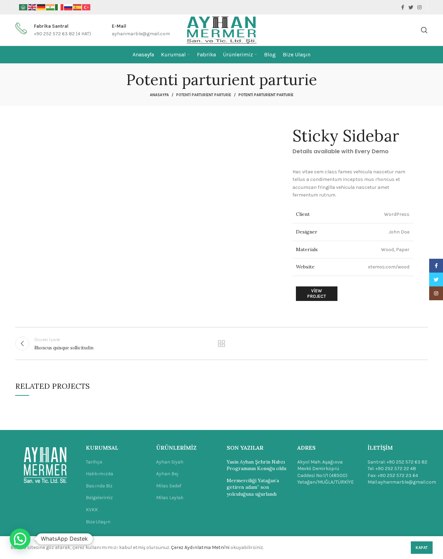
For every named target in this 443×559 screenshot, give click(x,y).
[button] (20, 539)
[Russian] (68, 7)
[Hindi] (50, 7)
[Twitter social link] (410, 7)
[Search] (424, 30)
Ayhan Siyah (169, 462)
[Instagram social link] (419, 7)
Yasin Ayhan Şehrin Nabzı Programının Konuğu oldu (256, 465)
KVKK (92, 510)
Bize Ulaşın (98, 522)
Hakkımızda (99, 474)
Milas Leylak (169, 498)
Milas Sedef (168, 486)
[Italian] (59, 7)
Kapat (422, 547)
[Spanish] (77, 7)
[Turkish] (86, 7)
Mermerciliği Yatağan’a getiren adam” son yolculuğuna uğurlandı (253, 487)
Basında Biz (99, 486)
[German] (41, 7)
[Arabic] (23, 7)
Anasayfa (159, 95)
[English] (32, 7)
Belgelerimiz (99, 498)
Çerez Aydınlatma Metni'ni (200, 547)
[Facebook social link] (402, 7)
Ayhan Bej (167, 474)
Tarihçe (94, 462)
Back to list (221, 343)
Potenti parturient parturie (203, 95)
